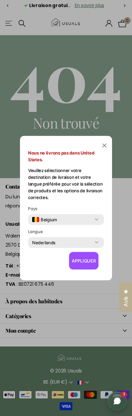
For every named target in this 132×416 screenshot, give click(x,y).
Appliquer (84, 261)
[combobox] (44, 219)
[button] (104, 145)
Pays (33, 208)
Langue (35, 231)
